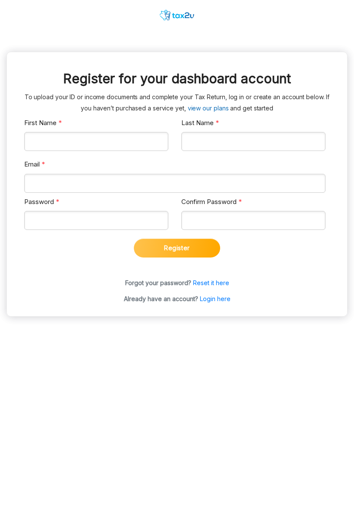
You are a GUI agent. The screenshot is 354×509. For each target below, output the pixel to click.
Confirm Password (211, 202)
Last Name (200, 123)
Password (41, 202)
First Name (43, 123)
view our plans (208, 108)
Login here (215, 298)
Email (34, 164)
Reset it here (211, 282)
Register (177, 247)
